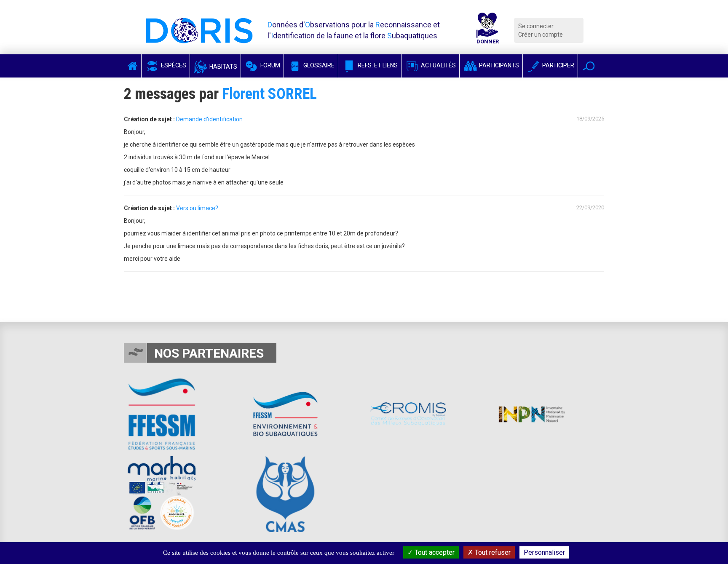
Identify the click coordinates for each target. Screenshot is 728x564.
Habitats (222, 66)
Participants (498, 65)
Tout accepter (434, 552)
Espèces (173, 65)
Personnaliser (544, 552)
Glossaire (318, 65)
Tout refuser (492, 552)
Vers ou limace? (197, 208)
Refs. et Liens (377, 65)
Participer (557, 65)
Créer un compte (540, 34)
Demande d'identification (209, 119)
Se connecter (536, 26)
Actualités (438, 65)
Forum (269, 65)
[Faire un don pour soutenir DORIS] (487, 30)
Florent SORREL (269, 94)
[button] (589, 66)
